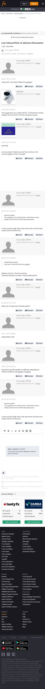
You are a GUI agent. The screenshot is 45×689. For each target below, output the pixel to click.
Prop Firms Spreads (28, 599)
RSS (3, 622)
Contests (25, 544)
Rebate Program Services (10, 594)
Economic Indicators (8, 567)
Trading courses (7, 604)
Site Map (23, 637)
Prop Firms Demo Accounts (31, 602)
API (3, 619)
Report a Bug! (26, 622)
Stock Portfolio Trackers (9, 607)
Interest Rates (6, 539)
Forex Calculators (7, 561)
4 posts (37, 63)
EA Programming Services (10, 586)
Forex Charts (26, 546)
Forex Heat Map (7, 564)
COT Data (5, 556)
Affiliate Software (7, 627)
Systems (25, 536)
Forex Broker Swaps (28, 581)
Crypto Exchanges (7, 602)
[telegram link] (13, 654)
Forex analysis (6, 554)
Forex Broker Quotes (29, 579)
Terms (4, 637)
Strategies (25, 541)
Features (4, 617)
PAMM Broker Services (9, 592)
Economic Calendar (8, 534)
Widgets (4, 614)
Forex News (5, 551)
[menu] (43, 3)
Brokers (4, 576)
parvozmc (19, 91)
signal (7, 113)
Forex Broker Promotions (30, 586)
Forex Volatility (6, 546)
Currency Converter (8, 569)
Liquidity (4, 559)
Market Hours (6, 536)
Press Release (27, 589)
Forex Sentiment (27, 549)
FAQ (23, 614)
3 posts (37, 94)
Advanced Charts (7, 629)
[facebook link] (3, 654)
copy (23, 154)
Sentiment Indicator (28, 551)
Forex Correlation (7, 549)
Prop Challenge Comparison (31, 597)
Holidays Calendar (7, 541)
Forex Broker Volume (29, 584)
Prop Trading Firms (8, 579)
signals (20, 372)
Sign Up (34, 4)
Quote (20, 86)
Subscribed (9, 46)
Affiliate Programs (7, 589)
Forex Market (6, 544)
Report (40, 86)
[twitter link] (8, 654)
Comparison (26, 604)
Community (26, 534)
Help (23, 617)
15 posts (38, 127)
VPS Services (6, 581)
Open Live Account (11, 522)
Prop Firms (26, 594)
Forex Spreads (27, 576)
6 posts (37, 195)
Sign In (24, 4)
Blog (23, 627)
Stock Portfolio (6, 624)
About (24, 624)
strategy (29, 82)
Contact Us (26, 619)
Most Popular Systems (29, 539)
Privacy (13, 637)
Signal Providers (7, 584)
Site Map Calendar (37, 637)
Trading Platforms (7, 597)
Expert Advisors (7, 599)
